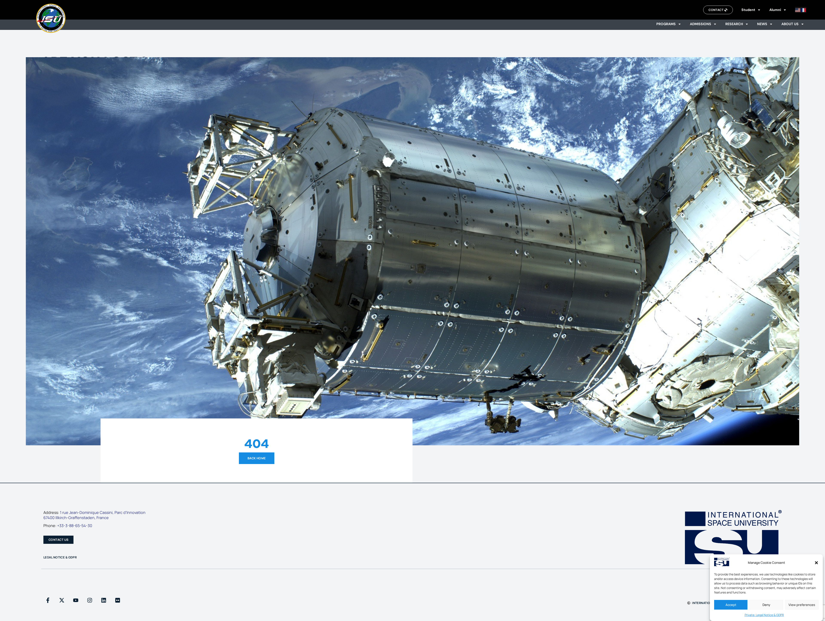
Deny (766, 605)
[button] (816, 563)
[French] (803, 9)
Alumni (775, 10)
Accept (731, 605)
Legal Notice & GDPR (60, 557)
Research (734, 24)
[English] (798, 9)
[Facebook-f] (47, 600)
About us (790, 24)
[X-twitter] (61, 600)
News (762, 24)
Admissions (700, 24)
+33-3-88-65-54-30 (74, 525)
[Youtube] (75, 600)
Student (748, 10)
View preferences (801, 605)
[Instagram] (89, 600)
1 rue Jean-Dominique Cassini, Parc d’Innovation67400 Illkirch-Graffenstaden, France (94, 515)
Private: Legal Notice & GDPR (764, 615)
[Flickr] (117, 600)
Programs (666, 24)
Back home (257, 458)
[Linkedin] (103, 600)
